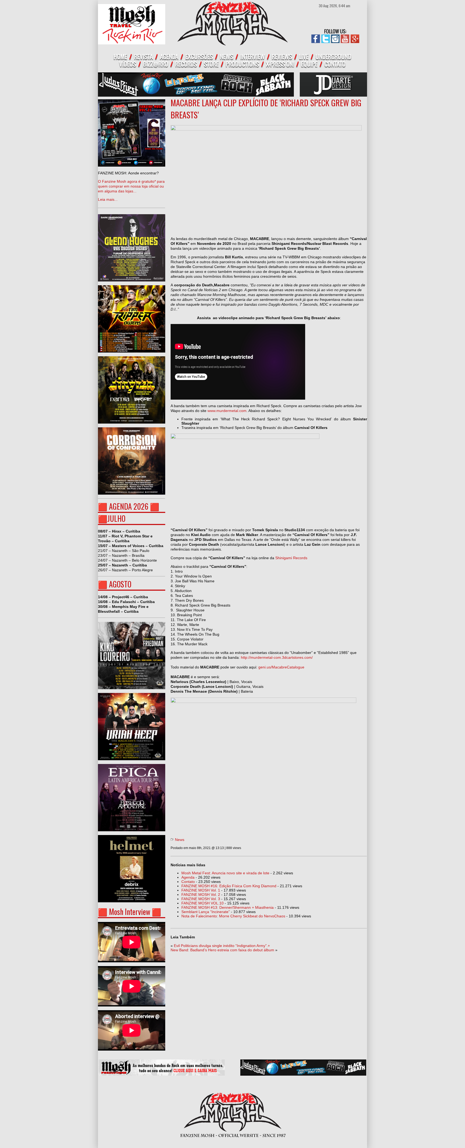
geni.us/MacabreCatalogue (282, 667)
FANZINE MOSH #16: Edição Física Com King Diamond (228, 886)
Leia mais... (131, 186)
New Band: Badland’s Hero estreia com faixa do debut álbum (222, 950)
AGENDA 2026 (128, 506)
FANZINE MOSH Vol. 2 (200, 894)
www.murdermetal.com (226, 411)
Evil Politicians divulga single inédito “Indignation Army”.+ (222, 945)
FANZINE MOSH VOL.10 (202, 903)
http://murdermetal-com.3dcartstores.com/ (277, 657)
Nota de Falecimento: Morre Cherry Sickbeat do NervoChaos (233, 916)
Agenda (188, 877)
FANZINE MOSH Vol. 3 (200, 899)
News (179, 839)
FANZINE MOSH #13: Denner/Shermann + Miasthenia (227, 907)
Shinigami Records (291, 558)
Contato (188, 881)
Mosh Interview (129, 911)
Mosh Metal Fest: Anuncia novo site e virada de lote (225, 873)
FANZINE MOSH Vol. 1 (200, 890)
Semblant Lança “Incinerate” (205, 912)
